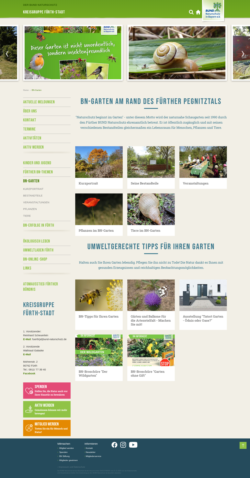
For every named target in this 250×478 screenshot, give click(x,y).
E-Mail (27, 339)
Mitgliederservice (93, 456)
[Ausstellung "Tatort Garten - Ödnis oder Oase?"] (203, 295)
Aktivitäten (32, 138)
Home (26, 90)
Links (27, 268)
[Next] (242, 53)
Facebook (29, 373)
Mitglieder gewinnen (68, 460)
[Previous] (7, 53)
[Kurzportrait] (99, 162)
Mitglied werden (66, 448)
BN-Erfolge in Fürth (38, 225)
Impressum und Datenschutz (71, 467)
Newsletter (90, 452)
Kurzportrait (33, 189)
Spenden (63, 452)
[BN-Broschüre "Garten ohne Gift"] (151, 350)
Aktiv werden (33, 147)
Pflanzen (30, 209)
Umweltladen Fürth (38, 250)
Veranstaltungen (36, 202)
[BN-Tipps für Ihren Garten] (99, 295)
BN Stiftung (64, 456)
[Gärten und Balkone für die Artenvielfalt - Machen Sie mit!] (151, 295)
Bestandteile (33, 195)
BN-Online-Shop (35, 259)
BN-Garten (31, 181)
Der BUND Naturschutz (40, 4)
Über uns (30, 111)
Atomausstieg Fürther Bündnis (40, 287)
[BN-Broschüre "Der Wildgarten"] (99, 350)
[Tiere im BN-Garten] (151, 209)
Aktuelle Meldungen (39, 102)
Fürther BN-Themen (38, 172)
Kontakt (29, 120)
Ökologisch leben (36, 241)
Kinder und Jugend (37, 163)
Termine (29, 129)
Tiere (27, 215)
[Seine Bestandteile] (151, 162)
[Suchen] (191, 12)
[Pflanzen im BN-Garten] (99, 209)
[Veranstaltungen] (203, 162)
